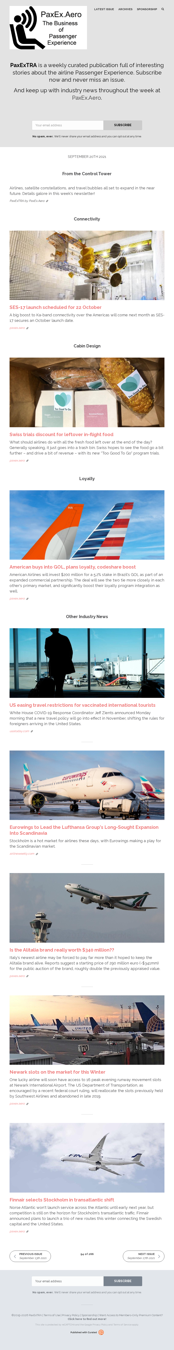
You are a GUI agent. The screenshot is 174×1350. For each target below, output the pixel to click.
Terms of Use (52, 1315)
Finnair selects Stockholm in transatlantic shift (62, 1200)
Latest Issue (104, 9)
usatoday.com (19, 731)
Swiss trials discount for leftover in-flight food (62, 434)
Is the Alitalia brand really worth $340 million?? (62, 950)
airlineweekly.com (22, 853)
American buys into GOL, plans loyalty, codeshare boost (73, 567)
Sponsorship (147, 9)
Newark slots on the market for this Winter (57, 1072)
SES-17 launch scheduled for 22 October (56, 307)
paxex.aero (17, 327)
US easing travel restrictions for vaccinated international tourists (83, 705)
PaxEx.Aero (86, 98)
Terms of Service (122, 1324)
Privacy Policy (71, 1315)
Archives (125, 9)
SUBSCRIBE (123, 125)
